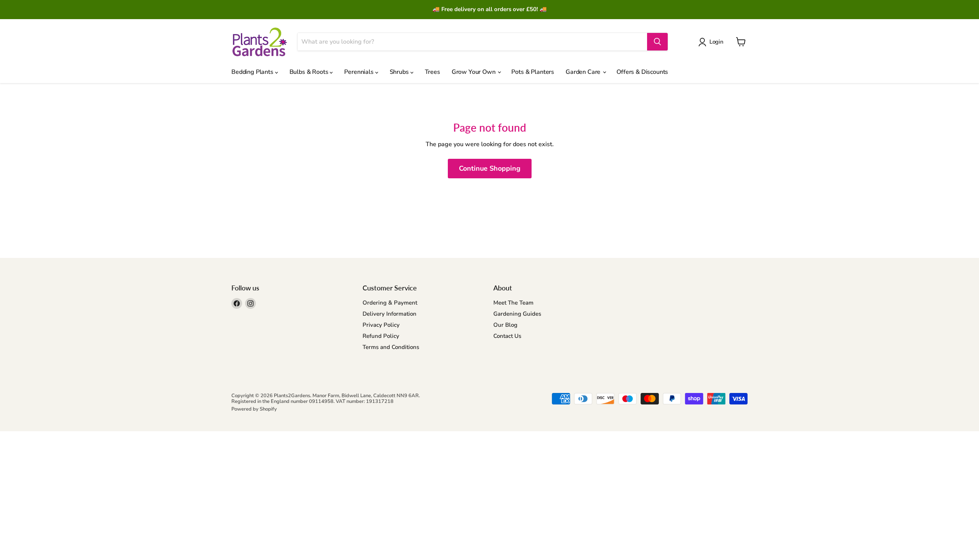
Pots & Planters (532, 72)
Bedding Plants (253, 72)
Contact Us (507, 336)
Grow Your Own (474, 72)
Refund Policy (381, 336)
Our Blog (505, 325)
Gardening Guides (517, 314)
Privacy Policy (381, 325)
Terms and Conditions (391, 347)
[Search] (657, 42)
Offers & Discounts (642, 72)
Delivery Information (389, 314)
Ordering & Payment (390, 302)
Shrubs (400, 72)
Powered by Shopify (254, 409)
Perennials (359, 72)
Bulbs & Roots (309, 72)
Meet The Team (513, 302)
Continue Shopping (489, 168)
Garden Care (584, 72)
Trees (432, 72)
